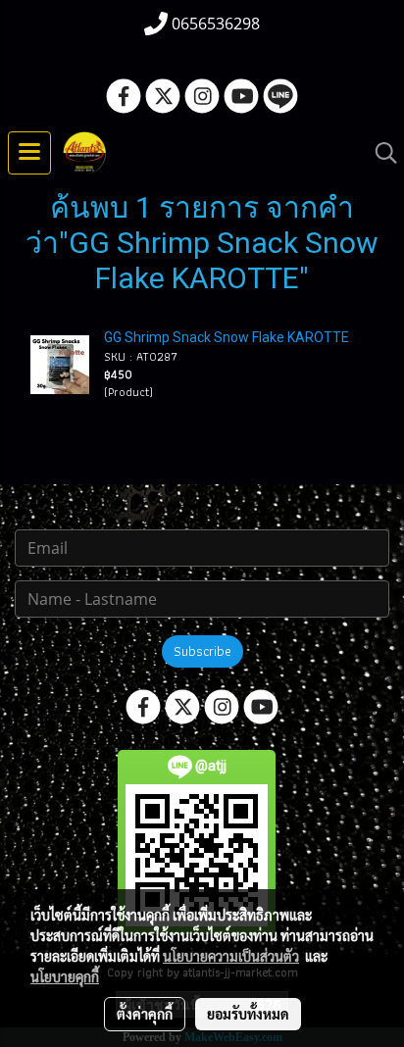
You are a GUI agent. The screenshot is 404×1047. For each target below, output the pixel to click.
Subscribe (202, 651)
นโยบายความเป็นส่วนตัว (231, 956)
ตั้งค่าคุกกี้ (145, 1013)
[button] (379, 153)
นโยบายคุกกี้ (64, 976)
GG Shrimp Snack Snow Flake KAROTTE (226, 337)
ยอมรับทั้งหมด (248, 1013)
